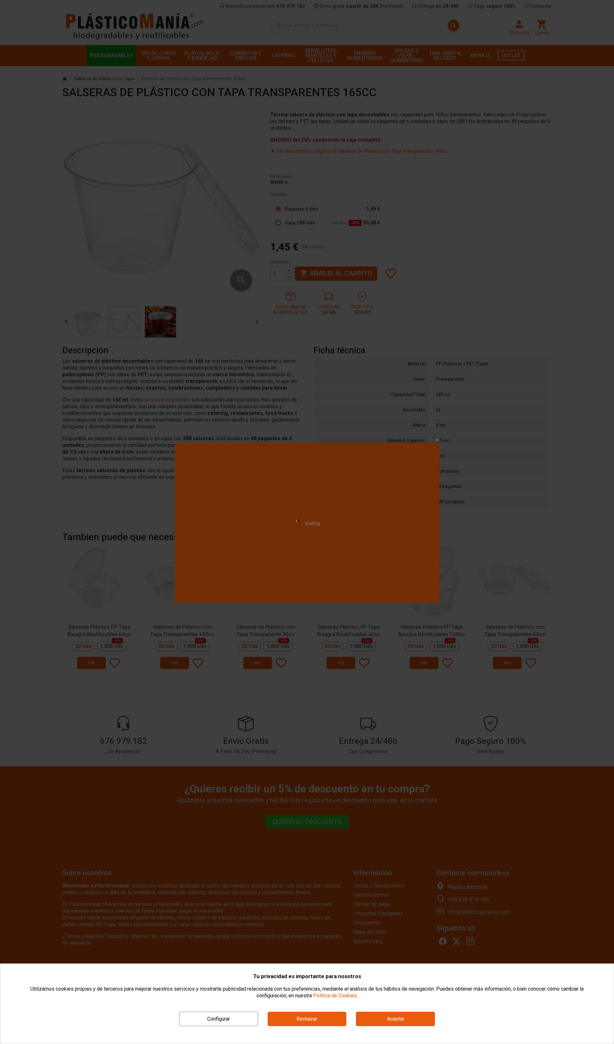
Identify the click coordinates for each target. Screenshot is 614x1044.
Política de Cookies (335, 996)
